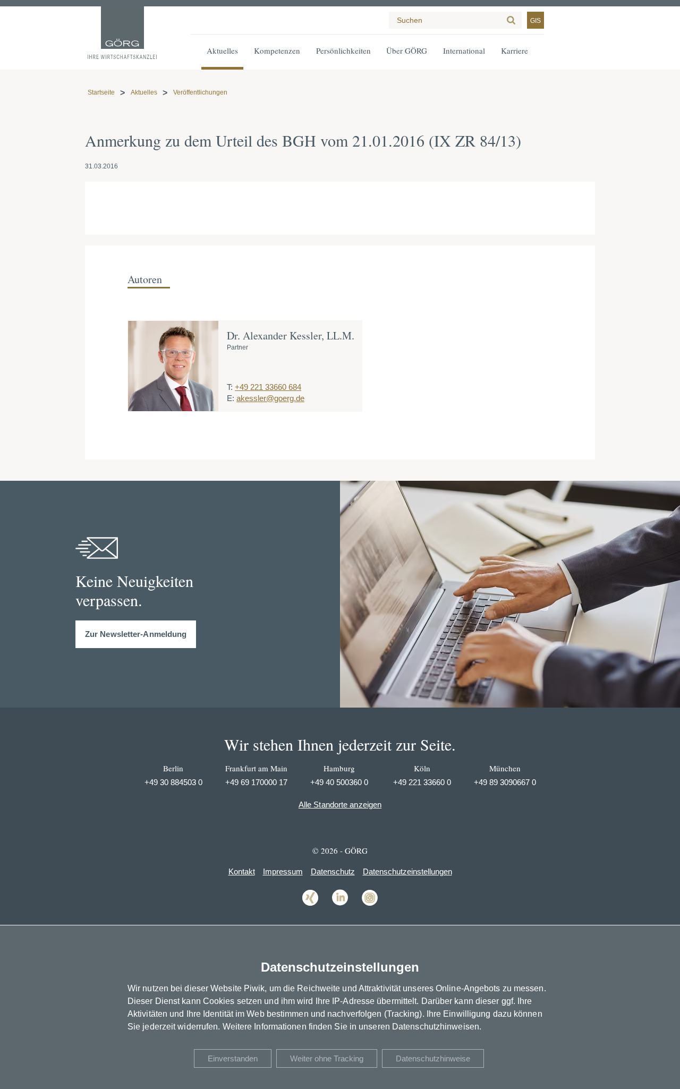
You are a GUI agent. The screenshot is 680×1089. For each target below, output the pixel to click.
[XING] (310, 904)
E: (230, 398)
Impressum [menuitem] (283, 871)
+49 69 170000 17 (256, 782)
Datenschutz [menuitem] (333, 871)
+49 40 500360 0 (339, 782)
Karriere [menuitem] (514, 50)
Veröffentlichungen (200, 92)
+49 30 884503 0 (173, 782)
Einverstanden (233, 1058)
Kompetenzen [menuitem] (277, 50)
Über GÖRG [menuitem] (406, 50)
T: (230, 387)
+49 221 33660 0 (422, 782)
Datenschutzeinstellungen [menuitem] (407, 871)
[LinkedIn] (340, 904)
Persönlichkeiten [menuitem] (343, 50)
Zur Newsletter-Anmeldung (135, 634)
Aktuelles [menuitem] (222, 50)
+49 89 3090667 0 (505, 782)
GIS (535, 20)
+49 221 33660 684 (268, 387)
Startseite (101, 92)
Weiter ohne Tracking (326, 1058)
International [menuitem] (464, 50)
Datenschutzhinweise (433, 1058)
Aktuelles (144, 92)
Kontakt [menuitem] (241, 871)
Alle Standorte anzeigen (340, 804)
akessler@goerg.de (270, 398)
